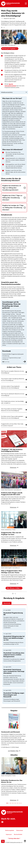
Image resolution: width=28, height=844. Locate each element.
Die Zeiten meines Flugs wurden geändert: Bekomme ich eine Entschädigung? (12, 417)
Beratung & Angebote (9, 48)
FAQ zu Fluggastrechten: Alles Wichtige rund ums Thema (11, 571)
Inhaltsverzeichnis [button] (7, 92)
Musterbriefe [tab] (6, 603)
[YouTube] (2, 822)
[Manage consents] (25, 841)
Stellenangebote (9, 830)
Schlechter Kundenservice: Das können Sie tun (11, 781)
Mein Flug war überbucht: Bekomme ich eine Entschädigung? (12, 394)
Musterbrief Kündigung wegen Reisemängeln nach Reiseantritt (13, 695)
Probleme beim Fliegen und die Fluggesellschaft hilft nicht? (11, 494)
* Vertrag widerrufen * (14, 838)
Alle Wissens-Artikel (13, 588)
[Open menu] (3, 841)
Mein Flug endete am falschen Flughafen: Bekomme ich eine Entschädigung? (11, 409)
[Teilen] (4, 27)
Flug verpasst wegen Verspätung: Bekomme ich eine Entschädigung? (12, 379)
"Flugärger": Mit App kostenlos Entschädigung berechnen (12, 450)
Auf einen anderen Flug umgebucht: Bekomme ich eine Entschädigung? (10, 387)
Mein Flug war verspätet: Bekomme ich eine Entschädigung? (12, 372)
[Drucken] (1, 27)
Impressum (9, 834)
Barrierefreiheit (18, 834)
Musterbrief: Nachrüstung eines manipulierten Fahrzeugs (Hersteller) (13, 671)
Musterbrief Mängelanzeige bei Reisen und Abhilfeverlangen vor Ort (14, 638)
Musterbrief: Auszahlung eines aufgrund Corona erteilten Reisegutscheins (13, 654)
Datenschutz (19, 830)
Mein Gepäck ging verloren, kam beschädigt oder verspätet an (12, 402)
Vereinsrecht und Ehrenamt (10, 732)
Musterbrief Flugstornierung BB (13, 614)
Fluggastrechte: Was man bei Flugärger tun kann (11, 533)
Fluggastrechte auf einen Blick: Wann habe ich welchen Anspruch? (12, 424)
